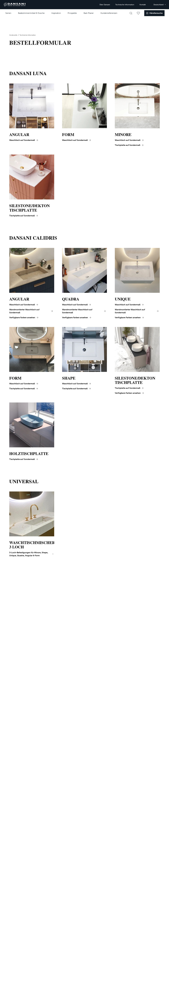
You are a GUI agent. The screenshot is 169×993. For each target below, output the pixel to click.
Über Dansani (104, 5)
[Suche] (130, 13)
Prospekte (72, 13)
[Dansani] (14, 5)
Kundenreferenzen (109, 13)
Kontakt (143, 5)
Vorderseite (13, 35)
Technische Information (124, 5)
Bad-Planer (89, 13)
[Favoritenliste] (138, 13)
